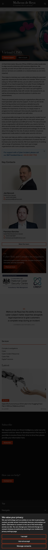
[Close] (44, 151)
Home (2, 9)
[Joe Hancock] (24, 177)
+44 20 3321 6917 (11, 236)
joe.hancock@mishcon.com (14, 199)
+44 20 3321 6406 (11, 197)
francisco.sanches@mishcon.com (15, 238)
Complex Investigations (10, 348)
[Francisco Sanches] (24, 216)
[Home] (24, 4)
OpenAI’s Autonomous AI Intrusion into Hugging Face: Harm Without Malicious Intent (22, 404)
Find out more (10, 267)
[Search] (45, 4)
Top (3, 503)
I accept (24, 536)
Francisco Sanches (11, 231)
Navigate (6, 510)
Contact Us (8, 481)
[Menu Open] (3, 4)
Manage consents (24, 546)
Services (8, 9)
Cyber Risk (5, 356)
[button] (2, 316)
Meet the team (24, 244)
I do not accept (24, 541)
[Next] (45, 389)
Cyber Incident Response (10, 354)
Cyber (4, 351)
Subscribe (7, 442)
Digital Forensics (7, 359)
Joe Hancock (9, 193)
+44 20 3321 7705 (30, 155)
